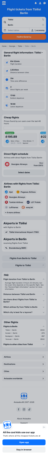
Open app (24, 442)
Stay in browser (24, 449)
